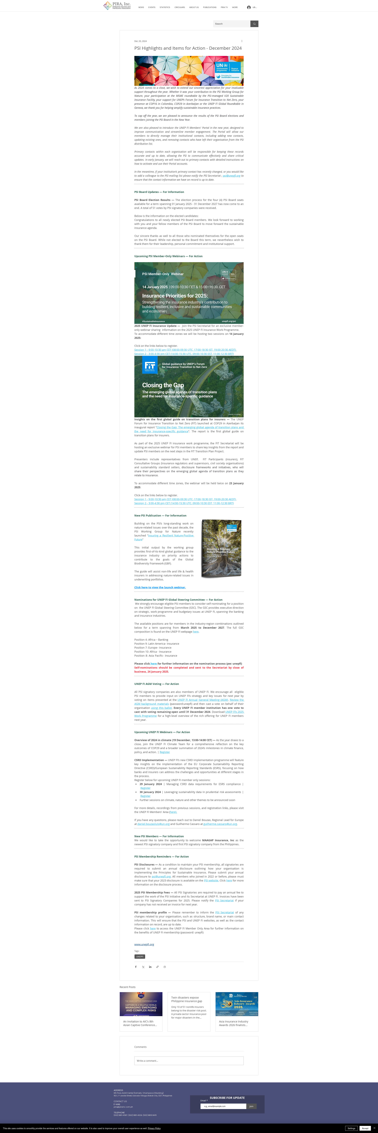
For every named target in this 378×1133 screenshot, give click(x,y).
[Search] (254, 24)
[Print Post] (164, 966)
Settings (351, 1128)
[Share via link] (157, 966)
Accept (365, 1128)
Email (204, 1101)
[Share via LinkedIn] (150, 966)
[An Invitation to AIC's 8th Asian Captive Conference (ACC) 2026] (141, 1004)
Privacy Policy (154, 1128)
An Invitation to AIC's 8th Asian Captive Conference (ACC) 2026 (139, 1023)
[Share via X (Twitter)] (143, 966)
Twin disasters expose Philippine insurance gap (186, 999)
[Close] (374, 1128)
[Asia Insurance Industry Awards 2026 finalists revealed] (237, 1004)
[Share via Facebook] (135, 966)
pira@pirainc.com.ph (123, 1107)
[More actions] (242, 41)
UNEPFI (139, 956)
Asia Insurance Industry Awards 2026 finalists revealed (233, 1023)
